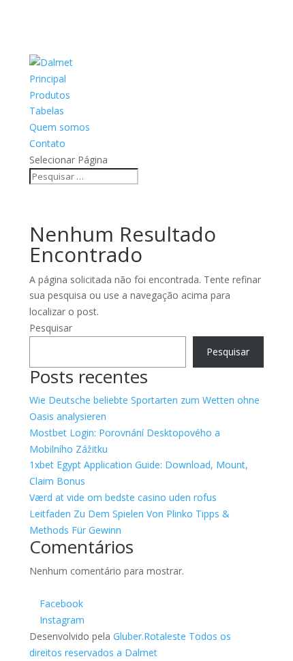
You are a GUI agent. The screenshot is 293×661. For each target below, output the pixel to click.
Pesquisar (50, 327)
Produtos (49, 94)
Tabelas (46, 110)
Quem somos (59, 126)
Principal (47, 78)
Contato (47, 143)
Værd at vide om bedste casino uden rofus (123, 497)
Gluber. (128, 636)
